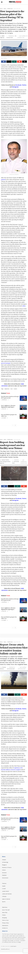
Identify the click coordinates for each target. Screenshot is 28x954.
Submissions (5, 925)
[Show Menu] (1, 2)
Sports (3, 901)
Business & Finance (6, 867)
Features (4, 883)
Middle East (10, 8)
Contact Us (5, 928)
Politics (4, 915)
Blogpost (4, 864)
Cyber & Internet (6, 899)
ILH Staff (4, 417)
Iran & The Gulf (17, 8)
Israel (15, 388)
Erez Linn (4, 408)
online (24, 306)
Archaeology (5, 862)
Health (3, 886)
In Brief (4, 888)
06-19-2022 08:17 (11, 668)
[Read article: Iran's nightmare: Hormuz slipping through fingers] (23, 407)
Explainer (4, 875)
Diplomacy (5, 907)
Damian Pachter (5, 459)
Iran (11, 388)
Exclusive (4, 872)
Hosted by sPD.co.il (5, 949)
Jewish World (5, 891)
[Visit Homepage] (15, 2)
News (5, 8)
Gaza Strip (4, 912)
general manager (6, 363)
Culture (4, 870)
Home (1, 8)
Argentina (7, 388)
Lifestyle (4, 896)
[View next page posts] (15, 425)
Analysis (4, 859)
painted (3, 179)
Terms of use (5, 920)
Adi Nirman (4, 399)
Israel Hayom (13, 946)
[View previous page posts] (13, 425)
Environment (5, 877)
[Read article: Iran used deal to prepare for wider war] (23, 416)
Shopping (4, 917)
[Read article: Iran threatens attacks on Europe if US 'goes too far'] (23, 398)
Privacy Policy (5, 922)
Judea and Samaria (6, 893)
